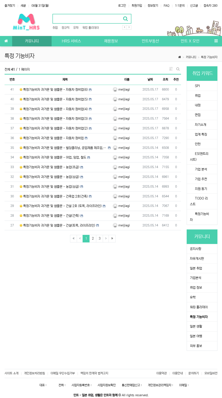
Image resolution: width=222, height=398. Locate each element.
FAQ (166, 5)
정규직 (65, 27)
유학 (75, 27)
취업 (55, 27)
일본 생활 (196, 326)
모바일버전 (210, 373)
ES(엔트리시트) (199, 156)
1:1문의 (179, 5)
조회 (165, 79)
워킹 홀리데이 (90, 27)
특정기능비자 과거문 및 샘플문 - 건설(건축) (50, 216)
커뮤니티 (191, 57)
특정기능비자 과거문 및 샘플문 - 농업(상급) (50, 177)
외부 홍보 (196, 346)
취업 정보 (196, 287)
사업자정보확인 (107, 385)
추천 (176, 79)
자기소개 (200, 125)
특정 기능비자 (209, 57)
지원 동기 (200, 189)
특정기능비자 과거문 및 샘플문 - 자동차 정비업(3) (55, 118)
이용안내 (177, 373)
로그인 (122, 5)
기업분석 (195, 278)
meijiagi (124, 89)
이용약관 (161, 373)
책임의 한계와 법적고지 (94, 373)
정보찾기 (153, 5)
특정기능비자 (199, 217)
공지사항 (195, 249)
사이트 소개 (11, 373)
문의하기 (193, 373)
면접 (197, 115)
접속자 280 (210, 5)
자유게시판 (197, 258)
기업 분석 (200, 169)
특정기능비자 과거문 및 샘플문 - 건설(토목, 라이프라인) (58, 225)
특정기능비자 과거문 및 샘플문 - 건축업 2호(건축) (55, 196)
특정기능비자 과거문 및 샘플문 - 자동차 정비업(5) (55, 99)
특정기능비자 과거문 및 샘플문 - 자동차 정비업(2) (55, 128)
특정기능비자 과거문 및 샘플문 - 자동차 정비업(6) (55, 89)
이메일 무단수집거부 (63, 373)
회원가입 (137, 5)
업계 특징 (200, 134)
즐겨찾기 (10, 5)
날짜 (150, 79)
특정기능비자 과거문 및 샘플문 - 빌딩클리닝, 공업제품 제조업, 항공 (64, 148)
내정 (197, 105)
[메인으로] (6, 41)
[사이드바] (216, 41)
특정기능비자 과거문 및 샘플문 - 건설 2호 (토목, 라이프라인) (62, 206)
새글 (23, 5)
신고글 (194, 5)
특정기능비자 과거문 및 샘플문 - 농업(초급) (50, 167)
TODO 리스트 (199, 201)
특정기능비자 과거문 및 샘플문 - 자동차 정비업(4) (55, 109)
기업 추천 (200, 179)
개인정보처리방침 (34, 373)
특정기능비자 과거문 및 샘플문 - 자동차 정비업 (53, 138)
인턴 (197, 144)
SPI (197, 86)
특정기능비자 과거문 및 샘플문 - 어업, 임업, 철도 (54, 157)
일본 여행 (196, 336)
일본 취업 (196, 268)
